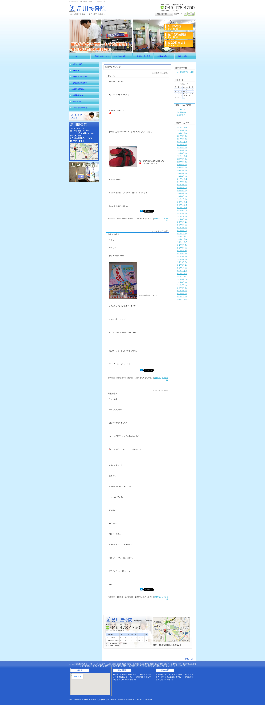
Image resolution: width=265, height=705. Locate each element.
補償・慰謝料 (164, 664)
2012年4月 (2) (182, 259)
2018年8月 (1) (182, 170)
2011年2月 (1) (182, 294)
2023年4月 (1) (182, 148)
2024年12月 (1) (182, 133)
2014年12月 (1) (182, 179)
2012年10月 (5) (182, 242)
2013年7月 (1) (182, 216)
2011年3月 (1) (182, 291)
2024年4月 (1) (182, 139)
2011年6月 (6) (182, 288)
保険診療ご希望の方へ (119, 666)
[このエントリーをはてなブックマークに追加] (141, 211)
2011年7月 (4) (182, 285)
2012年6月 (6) (182, 254)
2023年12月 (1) (182, 142)
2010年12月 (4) (182, 299)
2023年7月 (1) (182, 145)
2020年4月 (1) (182, 165)
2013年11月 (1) (182, 205)
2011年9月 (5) (182, 279)
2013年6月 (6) (182, 219)
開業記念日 (181, 115)
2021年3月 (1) (182, 162)
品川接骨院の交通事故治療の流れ (145, 664)
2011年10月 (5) (182, 276)
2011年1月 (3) (182, 297)
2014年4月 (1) (182, 193)
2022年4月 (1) (182, 150)
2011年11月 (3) (182, 274)
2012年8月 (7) (182, 248)
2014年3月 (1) (182, 196)
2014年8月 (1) (182, 185)
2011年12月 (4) (182, 271)
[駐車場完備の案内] (84, 181)
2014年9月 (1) (182, 182)
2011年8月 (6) (182, 282)
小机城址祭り (182, 112)
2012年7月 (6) (182, 251)
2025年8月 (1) (182, 130)
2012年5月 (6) (182, 256)
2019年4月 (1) (182, 168)
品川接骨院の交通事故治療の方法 (119, 664)
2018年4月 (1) (182, 173)
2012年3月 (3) (182, 262)
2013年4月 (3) (182, 225)
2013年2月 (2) (182, 231)
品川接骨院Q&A (135, 666)
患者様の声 (147, 666)
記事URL (157, 219)
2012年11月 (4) (182, 239)
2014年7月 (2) (182, 188)
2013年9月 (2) (182, 211)
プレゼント (181, 110)
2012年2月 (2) (182, 265)
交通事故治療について (83, 664)
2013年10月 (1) (182, 208)
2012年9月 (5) (182, 245)
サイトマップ (180, 666)
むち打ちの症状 (99, 664)
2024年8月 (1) (182, 136)
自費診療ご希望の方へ (101, 666)
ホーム (71, 664)
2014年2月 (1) (182, 199)
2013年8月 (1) (182, 213)
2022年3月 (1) (182, 153)
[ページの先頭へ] (188, 659)
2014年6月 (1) (182, 191)
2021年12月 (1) (182, 156)
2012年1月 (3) (182, 268)
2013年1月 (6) (182, 234)
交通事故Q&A (176, 664)
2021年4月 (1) (182, 159)
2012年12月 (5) (182, 236)
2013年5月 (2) (182, 222)
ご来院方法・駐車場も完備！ (163, 666)
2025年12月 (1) (182, 127)
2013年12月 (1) (182, 202)
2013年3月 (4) (182, 228)
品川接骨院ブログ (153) (185, 72)
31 (184, 98)
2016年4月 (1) (182, 176)
